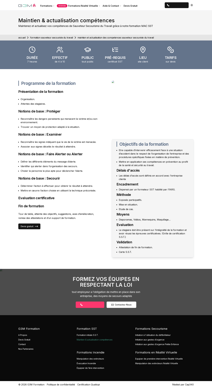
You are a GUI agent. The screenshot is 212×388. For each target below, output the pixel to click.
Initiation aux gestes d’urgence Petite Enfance (157, 344)
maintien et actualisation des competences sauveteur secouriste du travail (116, 37)
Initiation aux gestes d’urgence (149, 339)
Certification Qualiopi (88, 384)
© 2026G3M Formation (31, 384)
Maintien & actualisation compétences (94, 339)
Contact (22, 344)
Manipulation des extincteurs (90, 358)
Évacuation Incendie (86, 363)
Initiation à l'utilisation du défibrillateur (153, 335)
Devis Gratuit (130, 5)
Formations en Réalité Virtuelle (156, 352)
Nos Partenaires (25, 349)
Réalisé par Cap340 (183, 384)
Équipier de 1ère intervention (90, 368)
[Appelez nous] (177, 5)
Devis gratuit (27, 226)
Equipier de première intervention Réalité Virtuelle (159, 358)
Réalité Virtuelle (78, 5)
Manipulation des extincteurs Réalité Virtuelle (156, 363)
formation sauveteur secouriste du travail (51, 37)
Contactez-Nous (123, 304)
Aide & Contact (111, 5)
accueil (22, 37)
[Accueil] (27, 5)
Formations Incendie (90, 352)
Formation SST (87, 328)
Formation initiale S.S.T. (87, 335)
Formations (46, 5)
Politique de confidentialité (61, 384)
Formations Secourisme (151, 328)
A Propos (22, 335)
